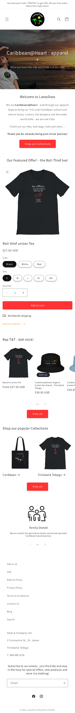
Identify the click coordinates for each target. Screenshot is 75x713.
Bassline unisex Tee (12, 382)
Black (9, 264)
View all (38, 413)
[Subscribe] (64, 683)
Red (39, 264)
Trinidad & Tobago (50, 475)
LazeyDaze (32, 710)
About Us (12, 564)
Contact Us (13, 603)
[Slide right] (45, 404)
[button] (7, 19)
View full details (12, 323)
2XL (51, 278)
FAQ (9, 571)
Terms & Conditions (18, 595)
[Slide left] (30, 404)
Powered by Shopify (46, 710)
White (25, 264)
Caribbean (9, 475)
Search (11, 619)
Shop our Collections (38, 144)
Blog (9, 611)
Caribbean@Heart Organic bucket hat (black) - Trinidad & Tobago (49, 385)
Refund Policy (14, 579)
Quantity (7, 285)
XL (39, 278)
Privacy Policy (14, 587)
